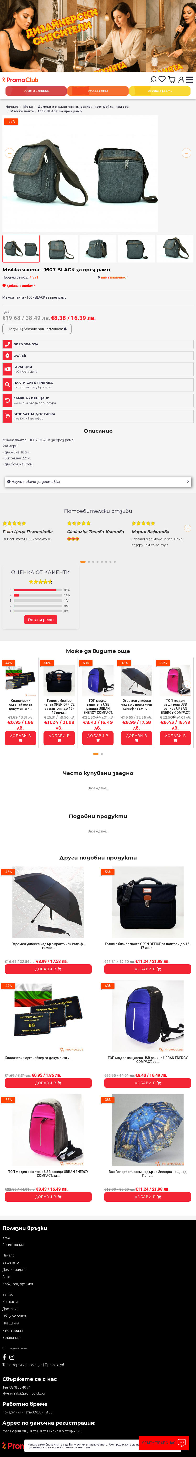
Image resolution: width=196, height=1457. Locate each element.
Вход (6, 1237)
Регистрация (13, 1245)
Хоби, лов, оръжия (17, 1284)
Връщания (11, 1337)
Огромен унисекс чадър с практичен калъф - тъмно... (136, 705)
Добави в (20, 736)
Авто (6, 1277)
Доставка (10, 1309)
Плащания (10, 1323)
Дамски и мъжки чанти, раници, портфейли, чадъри (83, 106)
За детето (10, 1262)
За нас (7, 1294)
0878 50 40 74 (20, 1387)
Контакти (10, 1302)
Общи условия (14, 1316)
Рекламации (12, 1330)
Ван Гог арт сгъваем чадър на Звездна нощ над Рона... (148, 1174)
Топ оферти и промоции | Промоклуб (33, 1365)
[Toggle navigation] (189, 80)
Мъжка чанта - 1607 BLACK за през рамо (46, 111)
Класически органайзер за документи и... (20, 705)
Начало (12, 106)
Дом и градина (14, 1269)
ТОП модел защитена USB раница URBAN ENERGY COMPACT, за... (98, 709)
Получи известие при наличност (35, 329)
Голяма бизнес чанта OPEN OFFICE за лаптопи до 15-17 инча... (59, 707)
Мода (28, 106)
